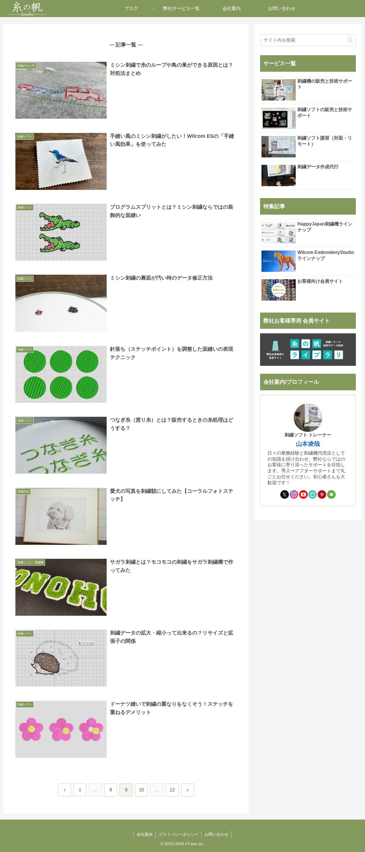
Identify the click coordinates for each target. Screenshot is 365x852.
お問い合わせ (216, 834)
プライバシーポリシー (178, 834)
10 (141, 789)
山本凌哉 (308, 443)
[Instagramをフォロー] (294, 494)
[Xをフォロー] (284, 494)
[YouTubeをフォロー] (303, 494)
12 (172, 789)
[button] (350, 40)
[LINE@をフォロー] (331, 494)
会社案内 (145, 834)
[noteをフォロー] (312, 494)
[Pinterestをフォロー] (322, 494)
